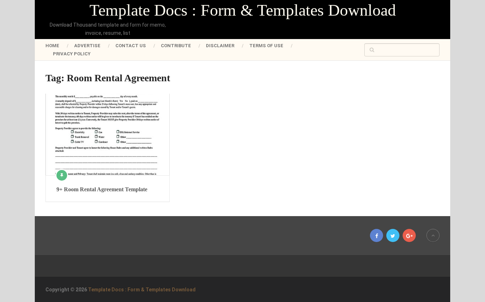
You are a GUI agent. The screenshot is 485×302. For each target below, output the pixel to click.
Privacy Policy (72, 53)
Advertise (87, 45)
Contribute (176, 45)
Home (52, 45)
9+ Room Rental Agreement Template (101, 189)
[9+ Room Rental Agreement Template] (107, 134)
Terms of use (266, 45)
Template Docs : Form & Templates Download (242, 10)
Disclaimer (220, 45)
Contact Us (130, 45)
